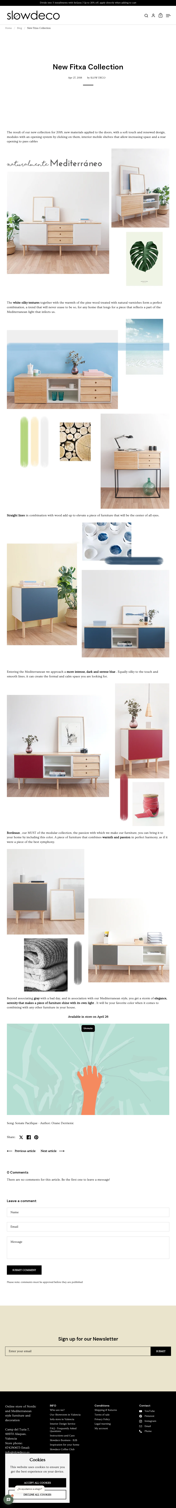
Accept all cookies (37, 1482)
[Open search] (146, 16)
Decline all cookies (37, 1494)
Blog (19, 28)
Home (8, 28)
